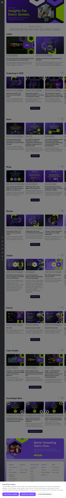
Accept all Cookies (27, 494)
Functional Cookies (10, 494)
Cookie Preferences (44, 494)
